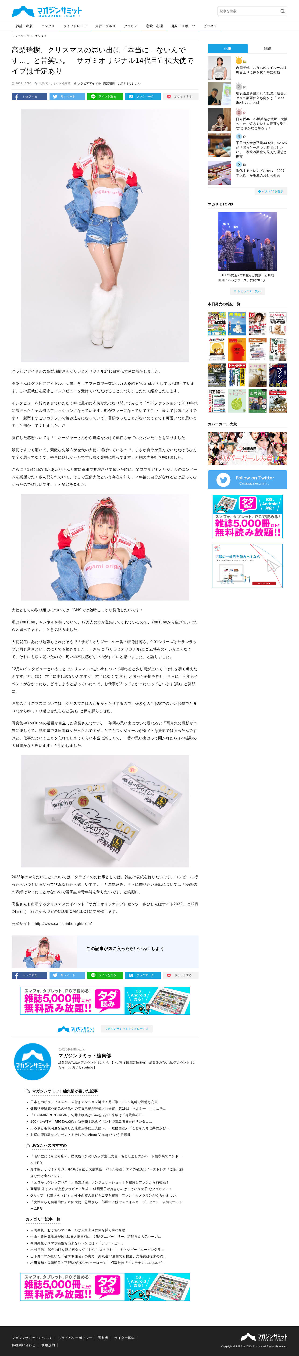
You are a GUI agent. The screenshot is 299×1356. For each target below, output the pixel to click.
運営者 (103, 1338)
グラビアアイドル (89, 83)
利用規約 (48, 1345)
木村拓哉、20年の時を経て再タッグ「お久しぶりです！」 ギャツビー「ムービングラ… (97, 1250)
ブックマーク (145, 96)
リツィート (68, 96)
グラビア (131, 26)
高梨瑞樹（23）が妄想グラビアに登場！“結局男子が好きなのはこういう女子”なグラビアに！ (101, 1189)
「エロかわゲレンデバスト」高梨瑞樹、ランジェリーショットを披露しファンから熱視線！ (99, 1182)
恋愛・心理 (154, 26)
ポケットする (183, 96)
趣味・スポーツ (183, 26)
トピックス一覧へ (249, 291)
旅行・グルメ (105, 26)
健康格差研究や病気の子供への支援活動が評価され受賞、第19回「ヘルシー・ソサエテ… (98, 1108)
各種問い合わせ (24, 1345)
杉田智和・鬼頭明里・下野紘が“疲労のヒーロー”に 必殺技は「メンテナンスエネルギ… (97, 1263)
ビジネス (210, 26)
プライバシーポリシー (75, 1338)
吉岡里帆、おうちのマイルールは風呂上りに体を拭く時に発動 (77, 1230)
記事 (228, 48)
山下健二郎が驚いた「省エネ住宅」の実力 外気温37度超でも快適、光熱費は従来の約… (98, 1256)
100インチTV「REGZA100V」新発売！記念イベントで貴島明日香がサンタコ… (91, 1121)
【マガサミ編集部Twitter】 (129, 1062)
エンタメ (48, 26)
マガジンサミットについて (32, 1338)
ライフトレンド (75, 26)
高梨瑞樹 (109, 83)
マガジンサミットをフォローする (127, 1028)
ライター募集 (124, 1338)
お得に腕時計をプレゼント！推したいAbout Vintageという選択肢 (80, 1135)
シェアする (30, 96)
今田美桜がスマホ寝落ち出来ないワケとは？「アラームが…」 (77, 1243)
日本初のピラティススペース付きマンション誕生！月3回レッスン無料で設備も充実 (94, 1102)
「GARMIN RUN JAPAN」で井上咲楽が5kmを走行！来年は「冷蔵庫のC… (87, 1115)
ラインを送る (107, 96)
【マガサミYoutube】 (81, 1067)
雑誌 (267, 48)
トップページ (20, 36)
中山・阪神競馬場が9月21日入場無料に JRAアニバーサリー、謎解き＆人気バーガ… (95, 1236)
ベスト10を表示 (272, 191)
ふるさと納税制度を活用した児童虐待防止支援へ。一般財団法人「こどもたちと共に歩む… (99, 1128)
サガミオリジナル (129, 83)
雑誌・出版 (24, 26)
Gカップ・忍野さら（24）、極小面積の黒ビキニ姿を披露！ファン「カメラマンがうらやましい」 (104, 1195)
